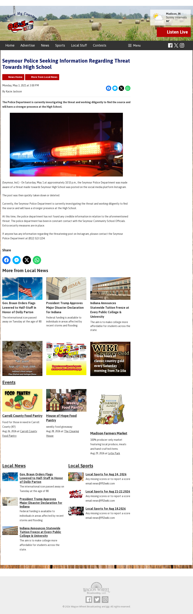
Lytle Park (114, 453)
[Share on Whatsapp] (127, 88)
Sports (60, 45)
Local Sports (80, 465)
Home (10, 45)
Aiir (107, 606)
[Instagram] (182, 45)
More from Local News (44, 77)
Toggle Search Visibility (188, 45)
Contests (99, 45)
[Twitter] (97, 599)
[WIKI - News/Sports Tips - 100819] (66, 358)
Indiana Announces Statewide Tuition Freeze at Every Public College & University (109, 309)
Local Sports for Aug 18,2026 (106, 508)
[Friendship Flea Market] (22, 358)
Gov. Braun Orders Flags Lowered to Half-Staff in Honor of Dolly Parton (19, 307)
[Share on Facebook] (108, 88)
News (45, 45)
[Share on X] (121, 88)
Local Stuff (79, 45)
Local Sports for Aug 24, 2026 (106, 474)
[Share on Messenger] (115, 88)
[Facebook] (170, 45)
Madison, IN (173, 13)
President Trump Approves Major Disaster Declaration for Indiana (65, 307)
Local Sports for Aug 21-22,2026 (108, 491)
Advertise (28, 45)
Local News (14, 465)
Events (8, 382)
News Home (15, 77)
